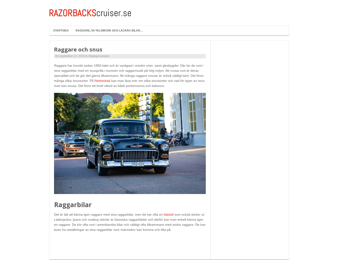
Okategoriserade (98, 56)
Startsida (61, 30)
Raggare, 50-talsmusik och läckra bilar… (109, 30)
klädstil (169, 214)
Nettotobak (102, 81)
